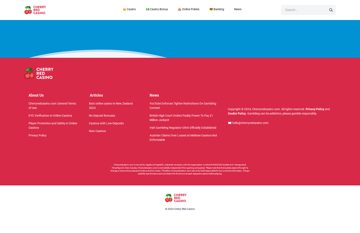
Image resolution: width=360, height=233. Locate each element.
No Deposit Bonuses (102, 115)
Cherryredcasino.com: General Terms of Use (52, 106)
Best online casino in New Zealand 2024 (111, 106)
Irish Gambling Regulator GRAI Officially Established (183, 127)
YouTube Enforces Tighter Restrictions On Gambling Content (183, 106)
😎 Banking (216, 9)
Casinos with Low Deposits (106, 123)
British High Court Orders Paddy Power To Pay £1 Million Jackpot (181, 118)
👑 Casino (129, 9)
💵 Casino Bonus (157, 9)
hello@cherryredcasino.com (248, 123)
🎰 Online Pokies (188, 9)
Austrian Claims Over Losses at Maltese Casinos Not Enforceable (183, 137)
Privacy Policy (37, 135)
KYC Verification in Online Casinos (50, 115)
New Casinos (97, 131)
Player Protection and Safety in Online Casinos (53, 125)
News (237, 9)
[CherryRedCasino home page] (44, 10)
